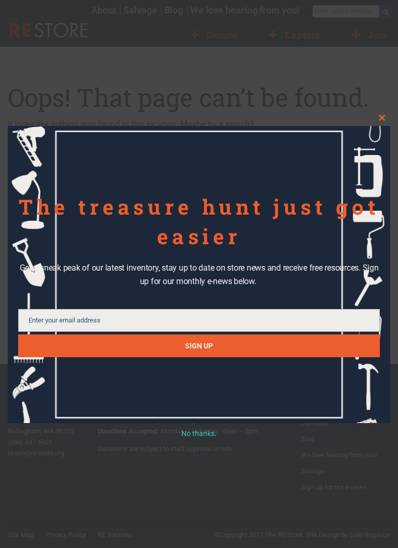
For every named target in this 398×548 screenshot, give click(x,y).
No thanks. (199, 433)
